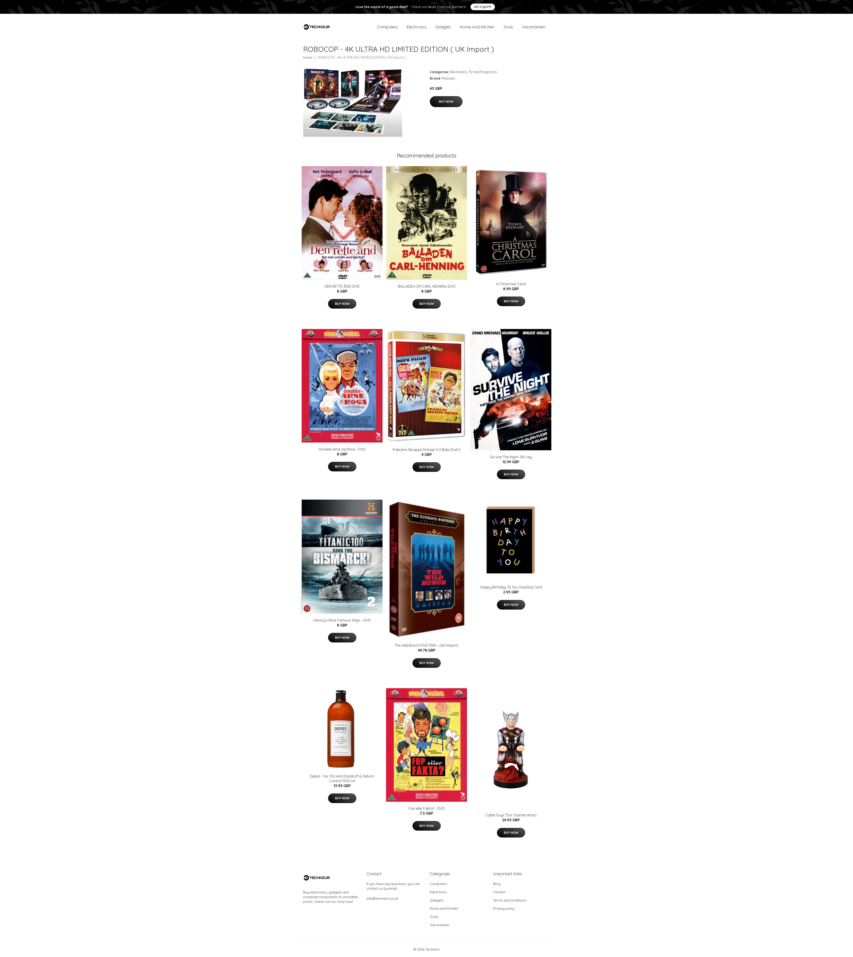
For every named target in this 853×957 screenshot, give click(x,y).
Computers (387, 27)
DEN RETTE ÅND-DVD (342, 286)
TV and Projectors (482, 72)
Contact (499, 892)
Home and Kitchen (477, 27)
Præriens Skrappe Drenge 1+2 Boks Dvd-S (426, 449)
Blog (496, 884)
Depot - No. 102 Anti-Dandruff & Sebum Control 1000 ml (342, 778)
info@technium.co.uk (382, 898)
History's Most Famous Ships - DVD (342, 620)
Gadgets (443, 27)
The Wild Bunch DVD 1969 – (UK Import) (426, 645)
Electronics (416, 27)
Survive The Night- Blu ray (511, 457)
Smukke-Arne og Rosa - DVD (342, 449)
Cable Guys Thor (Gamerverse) (511, 815)
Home (308, 57)
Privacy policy (503, 908)
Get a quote (482, 6)
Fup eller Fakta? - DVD (427, 808)
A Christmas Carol (511, 284)
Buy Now (446, 102)
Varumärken (533, 27)
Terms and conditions (509, 900)
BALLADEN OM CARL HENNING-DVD (426, 286)
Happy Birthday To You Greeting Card (511, 587)
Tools (508, 27)
